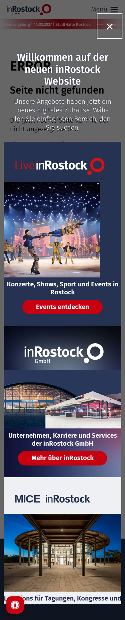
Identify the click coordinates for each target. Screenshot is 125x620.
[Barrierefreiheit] (15, 605)
